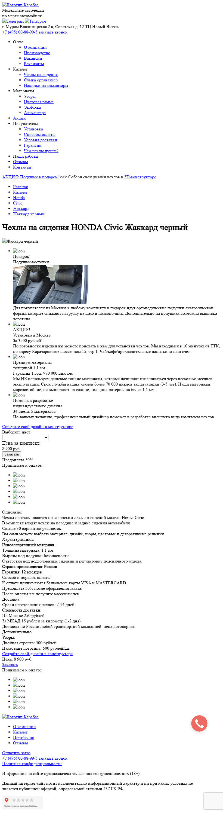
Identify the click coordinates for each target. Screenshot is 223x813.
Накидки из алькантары (46, 85)
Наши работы (25, 156)
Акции (19, 118)
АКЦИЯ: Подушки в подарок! (30, 176)
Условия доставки (40, 139)
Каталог (20, 732)
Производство (37, 52)
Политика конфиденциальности (32, 763)
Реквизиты (34, 63)
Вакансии (33, 58)
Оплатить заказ (16, 752)
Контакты (22, 167)
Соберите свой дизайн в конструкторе (37, 426)
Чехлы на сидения (41, 74)
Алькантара (35, 112)
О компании (35, 47)
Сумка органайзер (41, 79)
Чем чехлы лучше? (41, 150)
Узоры (30, 96)
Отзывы (20, 161)
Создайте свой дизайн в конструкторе (37, 653)
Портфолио (23, 737)
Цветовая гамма (39, 101)
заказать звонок (53, 32)
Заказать (11, 454)
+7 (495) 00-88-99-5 (20, 758)
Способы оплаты (39, 134)
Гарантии (33, 145)
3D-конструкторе (140, 176)
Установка (33, 129)
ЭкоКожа (32, 107)
